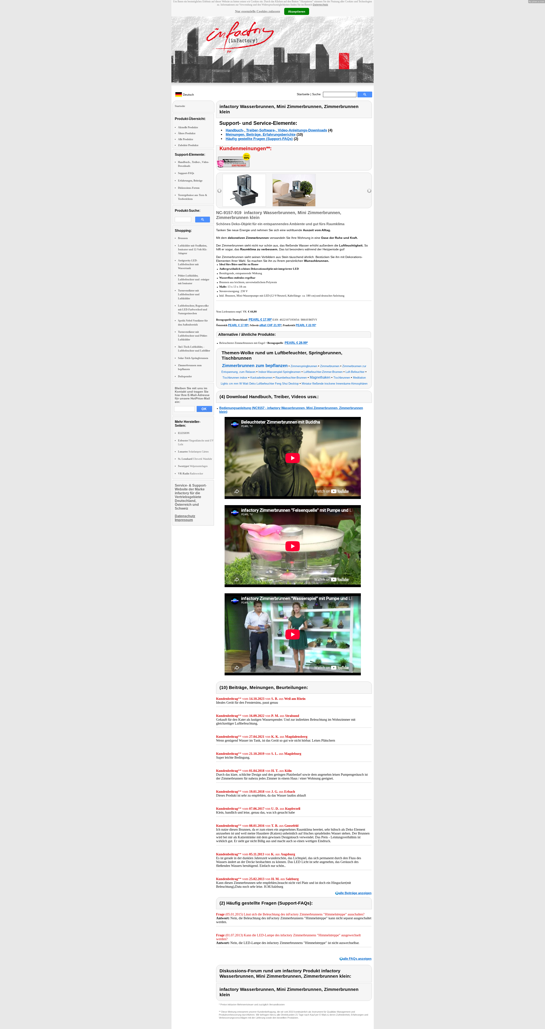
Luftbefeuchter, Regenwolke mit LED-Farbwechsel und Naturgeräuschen (193, 309)
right (369, 191)
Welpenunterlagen (193, 466)
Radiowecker (190, 473)
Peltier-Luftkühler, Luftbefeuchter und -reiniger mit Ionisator (193, 279)
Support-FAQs (186, 173)
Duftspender (185, 376)
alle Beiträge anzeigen (355, 893)
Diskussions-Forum (188, 187)
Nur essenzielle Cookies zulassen (257, 11)
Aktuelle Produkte (188, 127)
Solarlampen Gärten (193, 451)
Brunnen (183, 238)
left (219, 191)
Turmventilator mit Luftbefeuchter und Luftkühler (188, 294)
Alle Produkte (185, 139)
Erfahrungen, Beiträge (190, 180)
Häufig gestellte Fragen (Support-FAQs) (259, 139)
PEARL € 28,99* (296, 342)
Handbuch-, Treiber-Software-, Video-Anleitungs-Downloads (276, 130)
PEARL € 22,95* (306, 325)
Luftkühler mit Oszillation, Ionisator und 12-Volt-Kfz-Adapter (192, 249)
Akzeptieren (296, 11)
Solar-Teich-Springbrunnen (193, 358)
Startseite (303, 94)
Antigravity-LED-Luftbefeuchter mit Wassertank (188, 264)
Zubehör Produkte (188, 145)
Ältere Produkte (186, 133)
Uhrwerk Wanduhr (195, 458)
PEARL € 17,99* (260, 319)
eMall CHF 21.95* (270, 325)
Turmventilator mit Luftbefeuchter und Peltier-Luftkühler (193, 335)
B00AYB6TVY (309, 319)
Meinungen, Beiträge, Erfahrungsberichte (260, 135)
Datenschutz (320, 4)
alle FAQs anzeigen (357, 958)
